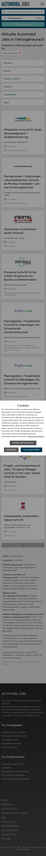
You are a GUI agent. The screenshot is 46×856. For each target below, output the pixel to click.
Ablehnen (11, 450)
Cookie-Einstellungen (23, 443)
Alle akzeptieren (31, 450)
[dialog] (23, 428)
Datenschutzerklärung (35, 436)
